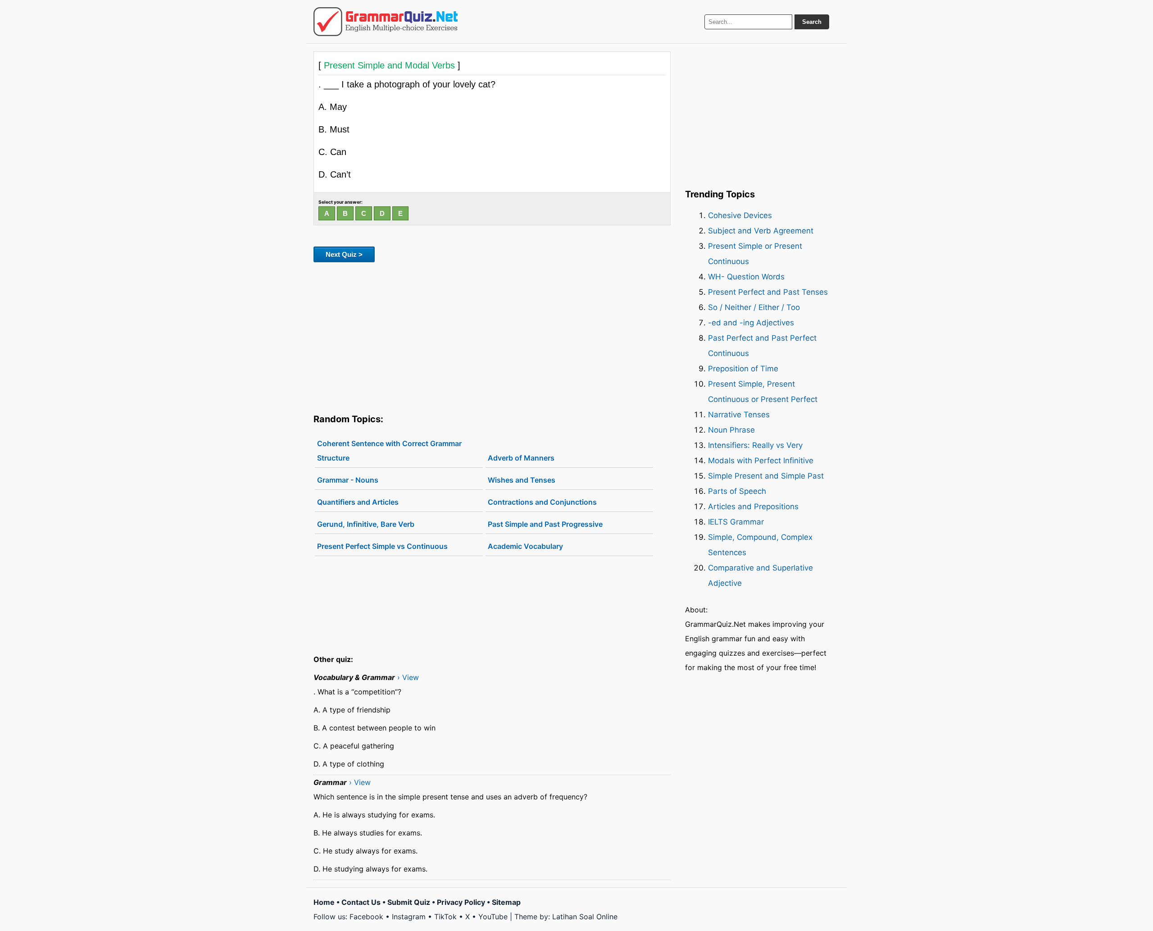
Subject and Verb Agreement (760, 230)
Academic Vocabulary (525, 546)
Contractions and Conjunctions (542, 502)
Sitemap (506, 902)
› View (408, 677)
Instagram (409, 916)
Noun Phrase (731, 429)
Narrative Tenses (739, 414)
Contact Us (361, 902)
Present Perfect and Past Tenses (768, 292)
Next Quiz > (344, 254)
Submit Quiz (408, 902)
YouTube (493, 916)
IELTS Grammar (736, 521)
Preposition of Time (743, 368)
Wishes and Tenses (521, 479)
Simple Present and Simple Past (766, 475)
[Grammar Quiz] (385, 21)
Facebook (366, 916)
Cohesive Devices (740, 215)
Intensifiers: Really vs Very (755, 445)
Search (812, 21)
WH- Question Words (746, 276)
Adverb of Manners (521, 457)
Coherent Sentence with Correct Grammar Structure (389, 450)
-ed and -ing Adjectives (751, 322)
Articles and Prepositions (753, 506)
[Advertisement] (492, 336)
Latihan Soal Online (584, 916)
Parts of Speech (737, 491)
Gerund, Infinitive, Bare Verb (365, 524)
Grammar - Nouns (347, 479)
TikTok (445, 916)
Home (324, 902)
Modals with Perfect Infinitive (760, 460)
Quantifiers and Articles (358, 502)
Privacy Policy (461, 902)
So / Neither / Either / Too (754, 307)
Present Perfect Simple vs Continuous (382, 546)
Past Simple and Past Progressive (545, 524)
